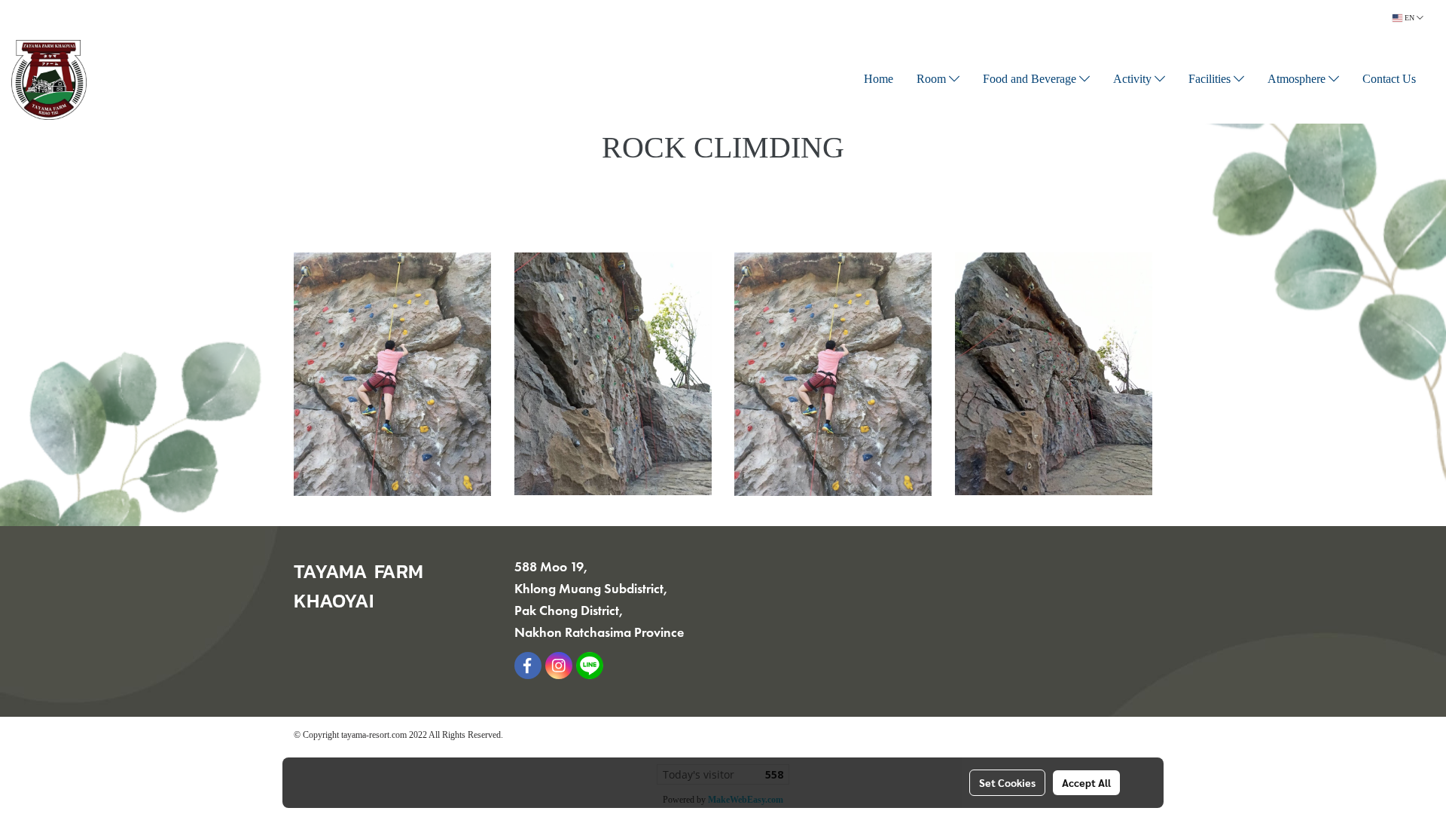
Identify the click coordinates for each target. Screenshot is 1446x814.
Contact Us (1389, 80)
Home (878, 80)
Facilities (1211, 80)
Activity (1134, 80)
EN (1409, 18)
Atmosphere (1298, 80)
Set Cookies (1007, 782)
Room (933, 80)
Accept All (1086, 782)
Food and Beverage (1031, 80)
